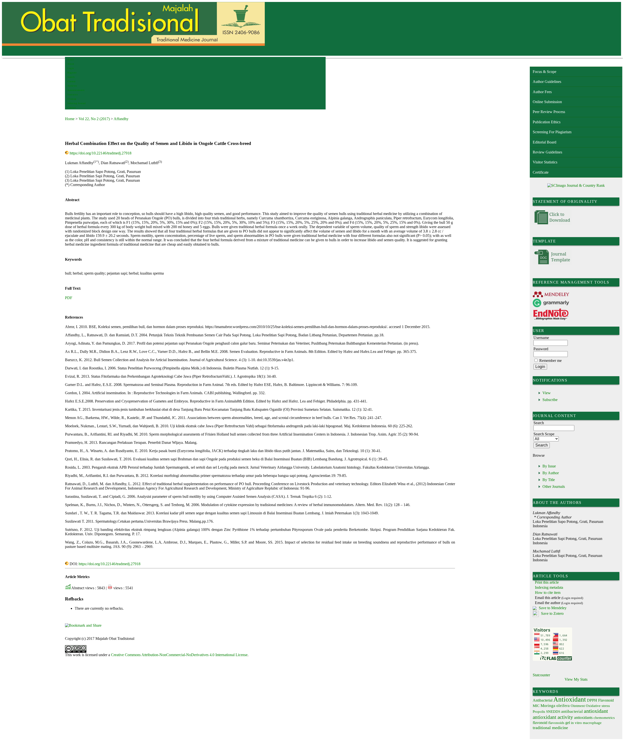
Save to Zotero (552, 613)
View (546, 393)
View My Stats (576, 679)
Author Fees (542, 92)
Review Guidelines (547, 152)
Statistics (72, 94)
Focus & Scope (544, 72)
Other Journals (553, 486)
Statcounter (541, 675)
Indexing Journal (76, 103)
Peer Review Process (549, 112)
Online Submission (547, 102)
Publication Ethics (546, 122)
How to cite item (547, 592)
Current (71, 81)
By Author (550, 473)
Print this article (547, 582)
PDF (68, 298)
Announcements (76, 90)
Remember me (550, 360)
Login (70, 68)
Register (71, 72)
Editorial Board (544, 142)
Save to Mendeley (553, 608)
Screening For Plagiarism (552, 132)
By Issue (549, 466)
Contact (71, 107)
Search (70, 77)
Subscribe (550, 400)
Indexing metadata (549, 587)
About (70, 63)
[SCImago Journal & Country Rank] (576, 185)
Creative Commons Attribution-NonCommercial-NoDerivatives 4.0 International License (179, 655)
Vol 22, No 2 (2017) (94, 119)
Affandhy (121, 119)
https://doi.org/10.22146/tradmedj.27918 (100, 153)
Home (70, 59)
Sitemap (71, 99)
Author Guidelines (547, 82)
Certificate (541, 172)
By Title (548, 480)
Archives (72, 85)
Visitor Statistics (545, 162)
